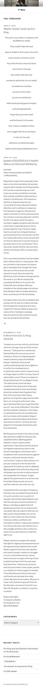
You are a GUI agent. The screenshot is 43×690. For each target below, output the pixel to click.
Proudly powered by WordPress (16, 684)
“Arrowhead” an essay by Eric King (18, 666)
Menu (23, 10)
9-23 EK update (10, 671)
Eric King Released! (12, 656)
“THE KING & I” (10, 661)
